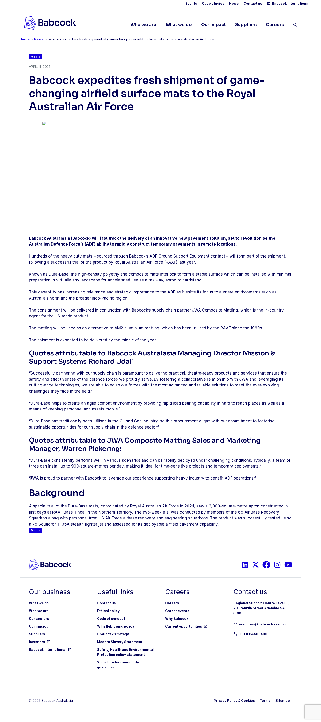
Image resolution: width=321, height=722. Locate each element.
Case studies (213, 3)
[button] (295, 26)
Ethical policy (108, 611)
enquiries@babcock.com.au (263, 624)
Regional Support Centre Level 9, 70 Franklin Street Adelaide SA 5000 (261, 608)
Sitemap (282, 700)
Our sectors (39, 619)
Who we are (143, 24)
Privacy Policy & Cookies (234, 700)
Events (191, 3)
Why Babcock (176, 619)
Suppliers (246, 24)
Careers (275, 24)
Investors (37, 642)
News (234, 3)
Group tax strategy (113, 634)
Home (25, 39)
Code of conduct (111, 619)
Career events (177, 611)
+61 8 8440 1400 (253, 634)
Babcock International (290, 3)
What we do (179, 24)
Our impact (213, 24)
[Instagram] (245, 565)
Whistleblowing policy (115, 626)
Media (35, 57)
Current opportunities (183, 626)
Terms (265, 700)
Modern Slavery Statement (119, 642)
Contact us (252, 3)
